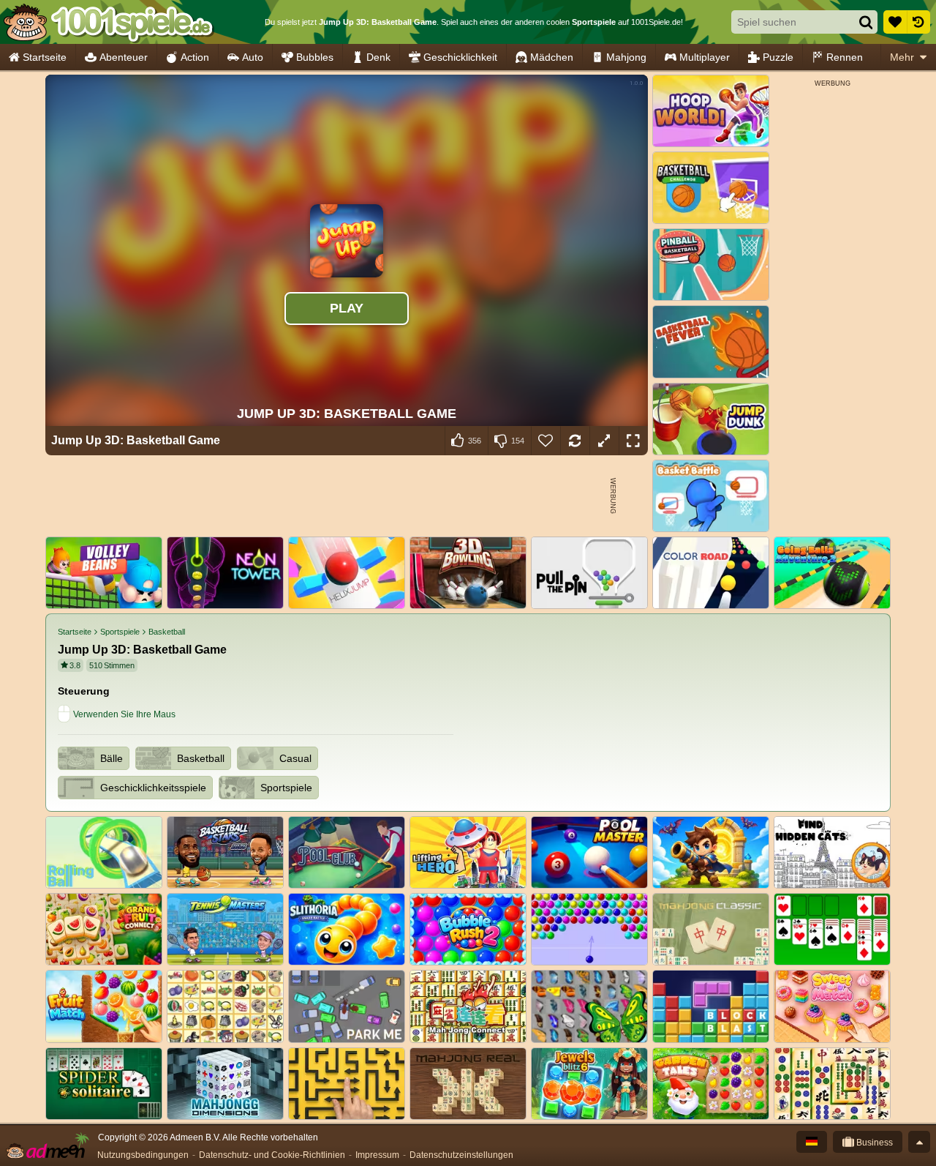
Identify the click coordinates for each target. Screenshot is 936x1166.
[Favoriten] (895, 22)
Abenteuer (123, 57)
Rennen (844, 57)
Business (873, 1142)
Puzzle (778, 57)
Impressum (377, 1155)
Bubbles (314, 57)
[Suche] (866, 22)
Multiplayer (704, 57)
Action (195, 57)
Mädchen (551, 57)
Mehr (902, 57)
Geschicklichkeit (460, 57)
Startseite (45, 57)
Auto (252, 57)
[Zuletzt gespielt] (918, 22)
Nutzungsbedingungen (143, 1155)
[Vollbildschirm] (633, 440)
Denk (378, 57)
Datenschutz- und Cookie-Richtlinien (272, 1155)
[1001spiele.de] (108, 22)
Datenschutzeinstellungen (461, 1155)
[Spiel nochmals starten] (574, 440)
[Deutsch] (811, 1142)
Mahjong (626, 57)
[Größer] (604, 440)
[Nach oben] (919, 1142)
